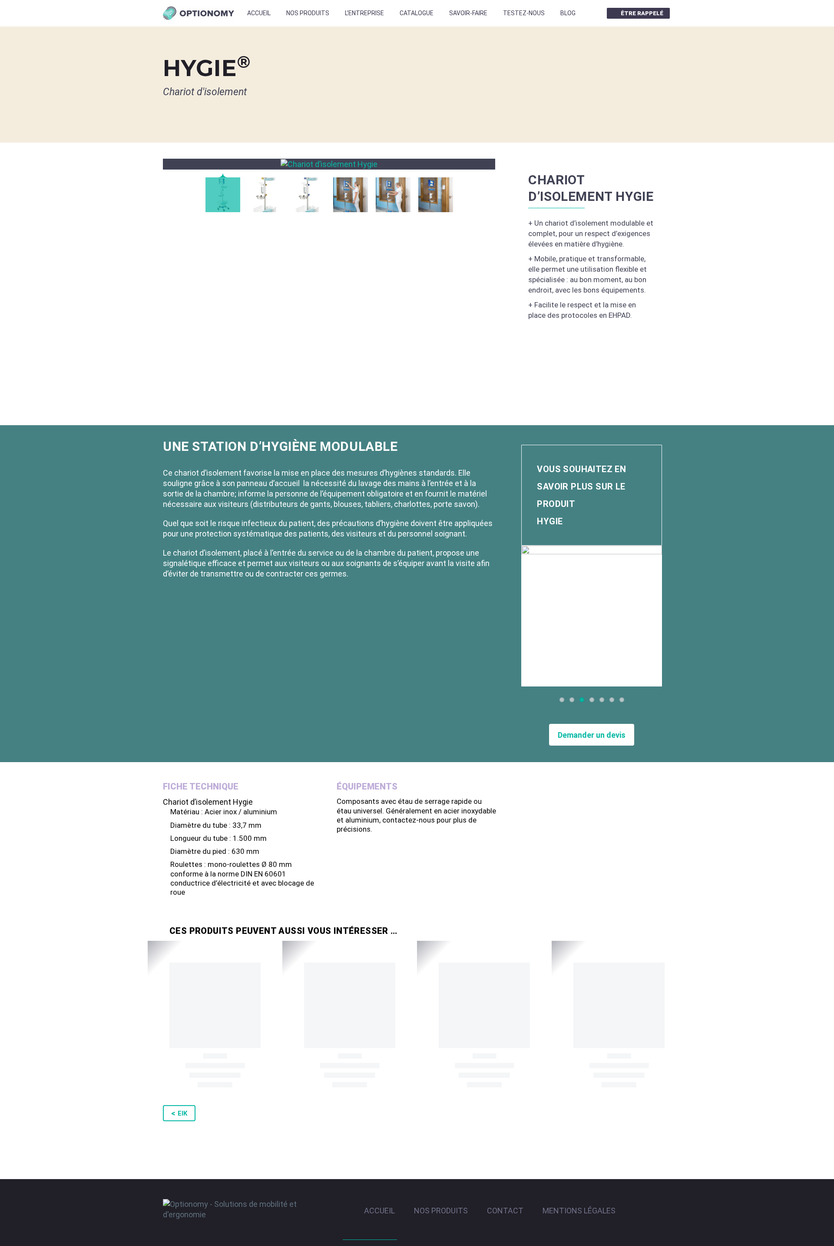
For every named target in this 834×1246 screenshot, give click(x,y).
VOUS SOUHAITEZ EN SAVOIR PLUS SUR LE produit (581, 495)
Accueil (259, 13)
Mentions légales (579, 1211)
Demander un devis (592, 735)
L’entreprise (364, 13)
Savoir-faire (468, 13)
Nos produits (307, 13)
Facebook (592, 13)
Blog (568, 13)
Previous (530, 616)
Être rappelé (642, 13)
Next (653, 616)
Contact (505, 1211)
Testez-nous (524, 13)
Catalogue (417, 13)
